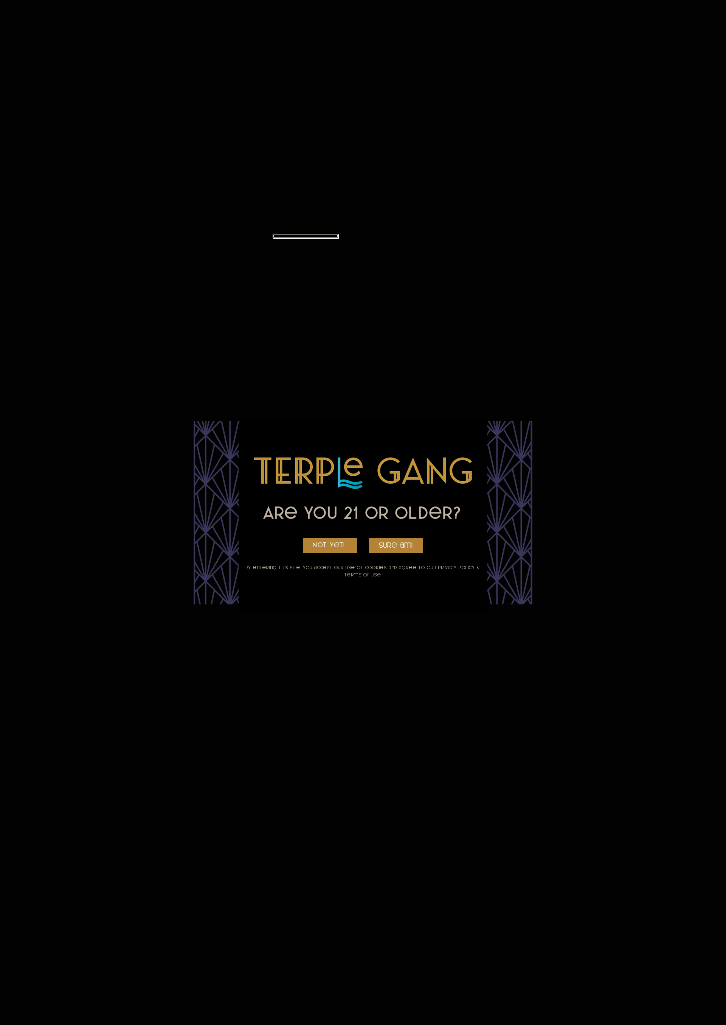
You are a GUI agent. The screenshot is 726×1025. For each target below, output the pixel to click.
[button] (396, 545)
